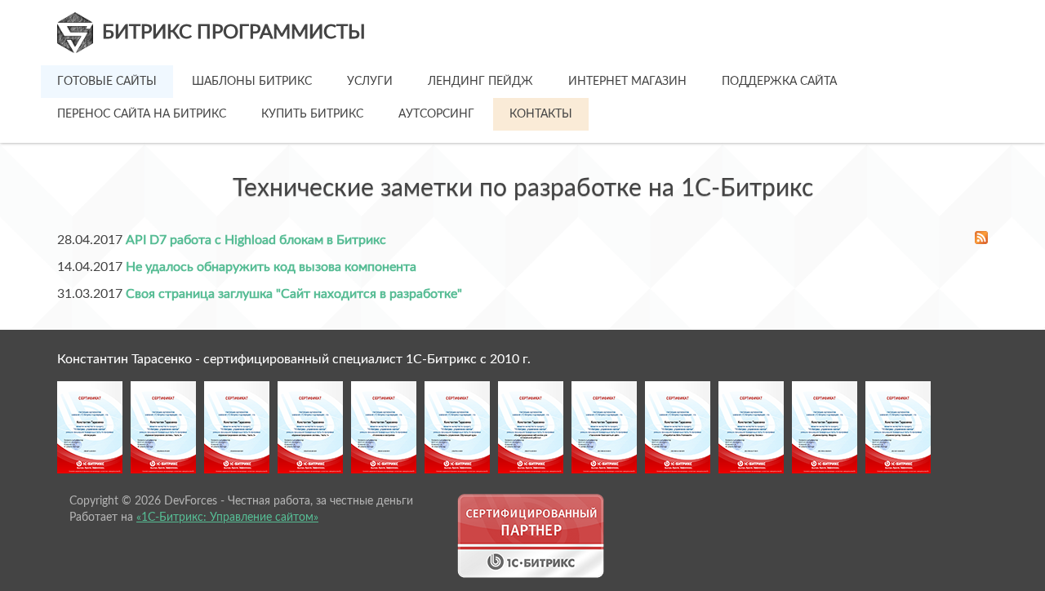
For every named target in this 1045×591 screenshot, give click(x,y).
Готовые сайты (107, 81)
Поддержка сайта (779, 81)
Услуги (370, 81)
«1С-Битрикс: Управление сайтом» (227, 517)
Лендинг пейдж (480, 81)
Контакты (540, 114)
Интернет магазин (627, 81)
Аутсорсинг (436, 114)
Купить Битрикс (312, 114)
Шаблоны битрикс (252, 81)
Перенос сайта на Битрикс (141, 114)
